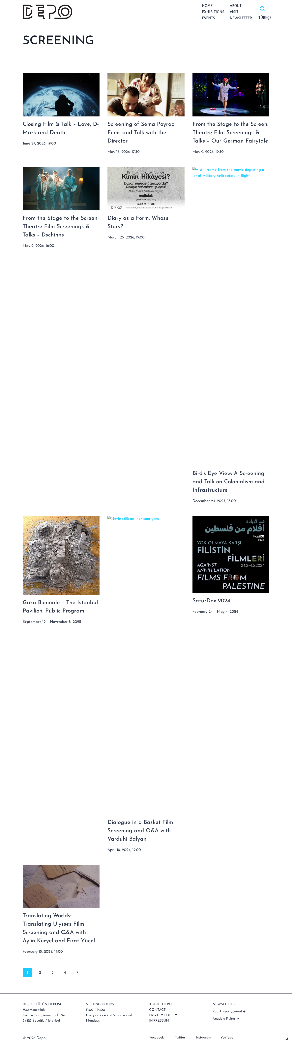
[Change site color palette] (286, 1038)
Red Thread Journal (227, 1011)
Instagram (203, 1037)
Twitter (180, 1037)
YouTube (226, 1037)
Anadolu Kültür (224, 1018)
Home (207, 6)
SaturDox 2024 (211, 601)
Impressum (159, 1020)
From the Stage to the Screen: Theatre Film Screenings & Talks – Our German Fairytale (230, 133)
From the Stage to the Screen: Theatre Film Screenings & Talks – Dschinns (61, 227)
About (236, 6)
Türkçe (263, 18)
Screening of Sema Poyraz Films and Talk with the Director (140, 133)
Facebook (156, 1037)
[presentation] (61, 94)
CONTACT (157, 1010)
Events (208, 18)
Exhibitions (213, 12)
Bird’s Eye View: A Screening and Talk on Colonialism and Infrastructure (228, 482)
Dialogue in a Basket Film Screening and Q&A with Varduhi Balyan (140, 831)
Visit (234, 12)
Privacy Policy (163, 1015)
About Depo (160, 1004)
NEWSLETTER (241, 18)
